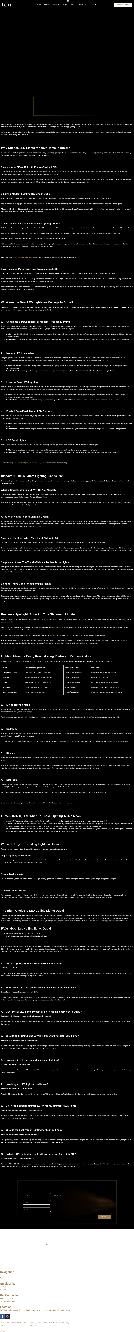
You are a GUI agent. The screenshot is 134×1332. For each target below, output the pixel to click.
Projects (47, 5)
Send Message (104, 1216)
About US (56, 5)
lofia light (32, 550)
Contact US (82, 5)
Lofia (2, 1325)
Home (39, 5)
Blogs (65, 5)
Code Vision (34, 1325)
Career (72, 5)
